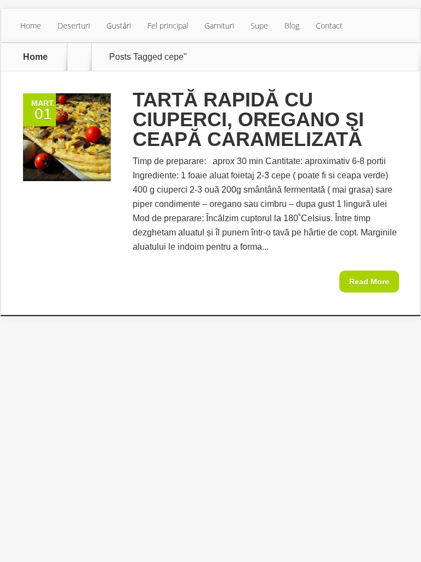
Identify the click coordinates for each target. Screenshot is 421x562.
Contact (329, 25)
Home (30, 25)
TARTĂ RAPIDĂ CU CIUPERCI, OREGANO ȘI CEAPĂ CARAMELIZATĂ (248, 119)
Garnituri (219, 25)
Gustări (118, 25)
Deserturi (74, 25)
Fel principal (167, 25)
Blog (292, 25)
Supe (259, 25)
